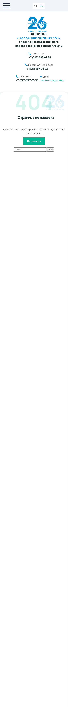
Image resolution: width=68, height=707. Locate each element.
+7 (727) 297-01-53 (40, 57)
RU (41, 5)
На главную (34, 141)
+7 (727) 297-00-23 (36, 68)
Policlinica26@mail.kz (52, 80)
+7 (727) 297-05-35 (27, 80)
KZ (35, 5)
